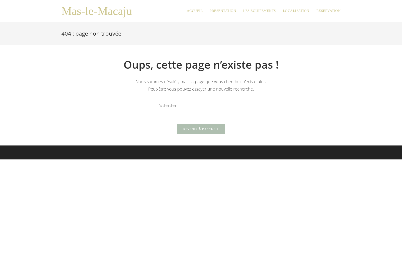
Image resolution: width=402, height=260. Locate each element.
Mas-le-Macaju (96, 10)
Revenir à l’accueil (201, 129)
